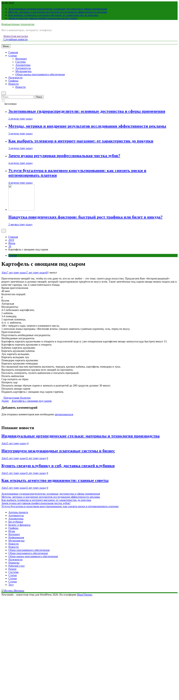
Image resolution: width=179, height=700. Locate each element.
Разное (12, 568)
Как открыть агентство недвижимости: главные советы (55, 480)
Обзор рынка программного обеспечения (40, 74)
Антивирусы (23, 68)
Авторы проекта (18, 512)
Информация (16, 537)
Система (20, 61)
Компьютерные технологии (17, 24)
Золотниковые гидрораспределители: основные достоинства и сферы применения (57, 8)
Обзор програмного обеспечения (28, 553)
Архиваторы (22, 64)
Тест (11, 584)
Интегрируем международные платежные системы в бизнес (58, 451)
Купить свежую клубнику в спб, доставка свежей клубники (58, 465)
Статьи (12, 55)
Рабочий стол (16, 565)
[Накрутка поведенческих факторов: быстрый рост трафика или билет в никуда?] (21, 209)
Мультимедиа (23, 71)
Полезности (15, 77)
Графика (13, 80)
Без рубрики (15, 521)
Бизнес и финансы (19, 524)
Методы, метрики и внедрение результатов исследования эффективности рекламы (57, 11)
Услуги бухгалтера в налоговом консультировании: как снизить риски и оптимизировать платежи (60, 506)
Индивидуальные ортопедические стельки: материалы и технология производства (80, 436)
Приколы (13, 562)
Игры (11, 531)
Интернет (21, 58)
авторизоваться (64, 414)
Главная (13, 52)
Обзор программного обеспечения (28, 550)
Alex (4, 272)
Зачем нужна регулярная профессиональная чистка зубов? (43, 18)
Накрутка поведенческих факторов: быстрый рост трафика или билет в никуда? (85, 217)
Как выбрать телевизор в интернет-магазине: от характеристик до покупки (53, 15)
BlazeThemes (84, 594)
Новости (13, 83)
